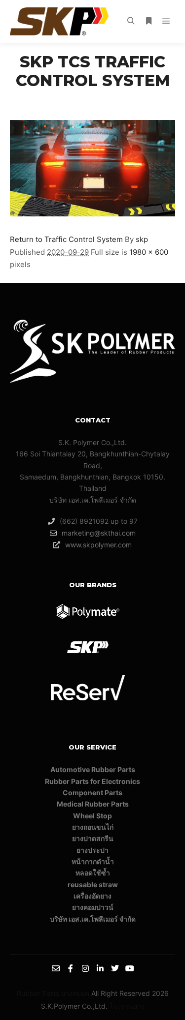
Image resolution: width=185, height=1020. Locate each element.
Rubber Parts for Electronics (92, 781)
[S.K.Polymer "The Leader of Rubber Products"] (59, 21)
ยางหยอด (75, 993)
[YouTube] (129, 968)
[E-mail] (55, 968)
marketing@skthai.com (99, 533)
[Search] (131, 21)
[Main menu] (166, 21)
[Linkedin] (100, 968)
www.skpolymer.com (98, 544)
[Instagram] (85, 968)
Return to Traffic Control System (66, 239)
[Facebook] (70, 968)
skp (142, 239)
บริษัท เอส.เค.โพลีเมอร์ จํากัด (93, 919)
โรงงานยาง (127, 1006)
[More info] (148, 21)
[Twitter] (115, 968)
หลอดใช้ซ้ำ (92, 873)
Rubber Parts (38, 993)
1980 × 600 (148, 252)
